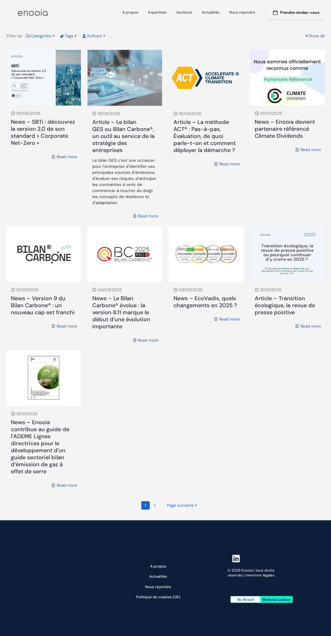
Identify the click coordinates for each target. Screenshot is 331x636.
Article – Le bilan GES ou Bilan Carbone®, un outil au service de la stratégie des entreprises (123, 136)
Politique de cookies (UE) (158, 597)
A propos (158, 566)
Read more (67, 156)
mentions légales (260, 575)
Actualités (158, 576)
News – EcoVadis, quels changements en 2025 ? (205, 302)
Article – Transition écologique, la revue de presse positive (285, 305)
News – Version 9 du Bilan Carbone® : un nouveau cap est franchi (43, 305)
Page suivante (180, 505)
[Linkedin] (262, 558)
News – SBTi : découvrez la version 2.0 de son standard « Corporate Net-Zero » (43, 132)
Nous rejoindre (158, 586)
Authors (94, 35)
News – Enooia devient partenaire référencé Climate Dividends (285, 128)
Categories (41, 35)
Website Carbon (276, 599)
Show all (316, 35)
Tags (69, 35)
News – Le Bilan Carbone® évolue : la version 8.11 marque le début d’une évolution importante (121, 312)
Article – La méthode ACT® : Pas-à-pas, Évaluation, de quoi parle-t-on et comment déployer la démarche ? (204, 136)
